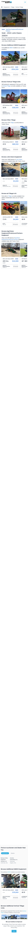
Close (14, 931)
